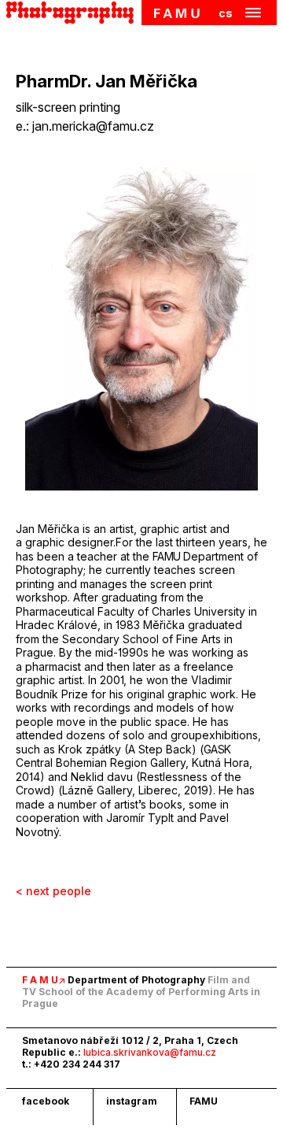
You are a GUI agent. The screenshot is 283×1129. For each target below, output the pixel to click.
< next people (53, 891)
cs (226, 13)
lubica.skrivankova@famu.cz (149, 1052)
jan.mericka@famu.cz (93, 126)
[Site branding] (74, 12)
